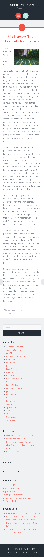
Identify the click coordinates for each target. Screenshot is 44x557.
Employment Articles (10, 491)
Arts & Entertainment (13, 350)
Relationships (11, 401)
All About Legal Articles (11, 485)
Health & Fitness (11, 375)
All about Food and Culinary (13, 488)
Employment (10, 363)
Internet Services (12, 385)
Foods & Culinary (12, 369)
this (35, 138)
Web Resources (11, 420)
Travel (8, 414)
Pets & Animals (11, 394)
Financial (9, 366)
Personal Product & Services (16, 388)
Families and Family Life (11, 501)
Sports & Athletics (12, 407)
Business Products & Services (16, 356)
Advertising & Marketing (14, 347)
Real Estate (10, 398)
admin (8, 314)
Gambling (9, 372)
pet (7, 391)
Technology (10, 410)
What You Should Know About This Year (20, 435)
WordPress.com (29, 552)
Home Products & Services (15, 382)
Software (9, 404)
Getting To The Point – (14, 451)
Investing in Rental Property (13, 495)
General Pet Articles (22, 5)
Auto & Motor (11, 353)
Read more (26, 131)
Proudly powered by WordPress (20, 549)
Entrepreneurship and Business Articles (17, 498)
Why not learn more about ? (16, 439)
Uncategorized (11, 417)
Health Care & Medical (14, 379)
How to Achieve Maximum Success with (20, 442)
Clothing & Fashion (13, 359)
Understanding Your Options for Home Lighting (23, 513)
